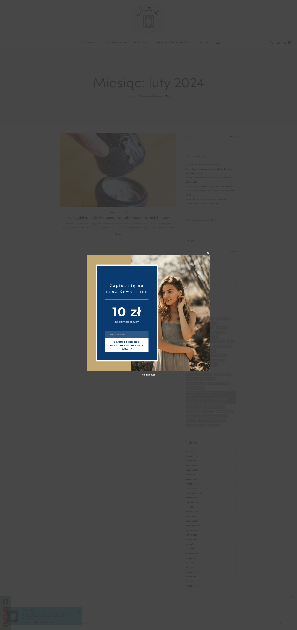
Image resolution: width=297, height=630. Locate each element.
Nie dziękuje (148, 374)
